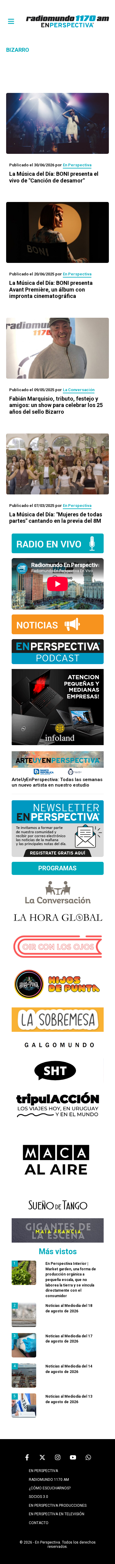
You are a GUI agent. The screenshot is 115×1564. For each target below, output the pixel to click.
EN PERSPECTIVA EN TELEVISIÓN (56, 1514)
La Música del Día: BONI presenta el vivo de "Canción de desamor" (53, 177)
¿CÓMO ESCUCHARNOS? (50, 1488)
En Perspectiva (77, 165)
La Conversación (78, 389)
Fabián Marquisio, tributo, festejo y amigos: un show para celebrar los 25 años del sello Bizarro (56, 405)
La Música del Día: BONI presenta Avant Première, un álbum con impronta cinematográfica (51, 289)
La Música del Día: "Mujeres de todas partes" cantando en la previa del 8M (55, 517)
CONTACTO (38, 1523)
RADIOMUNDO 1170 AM (49, 1479)
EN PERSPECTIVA (43, 1471)
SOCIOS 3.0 (38, 1497)
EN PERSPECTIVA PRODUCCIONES (57, 1505)
